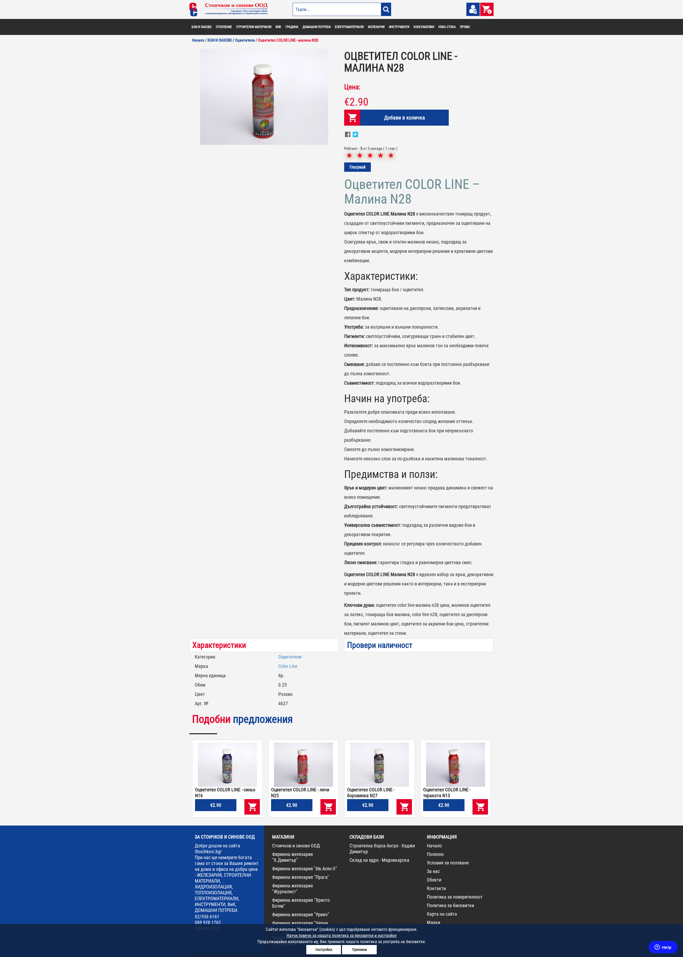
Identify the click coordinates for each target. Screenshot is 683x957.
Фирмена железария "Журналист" (292, 888)
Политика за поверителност (455, 897)
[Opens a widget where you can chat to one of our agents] (663, 947)
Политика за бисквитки (450, 905)
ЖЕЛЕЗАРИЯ (376, 27)
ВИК (278, 27)
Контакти (436, 888)
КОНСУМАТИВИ (424, 27)
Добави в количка (404, 117)
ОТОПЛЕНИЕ (224, 27)
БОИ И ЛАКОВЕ (202, 27)
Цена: (352, 87)
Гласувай (358, 167)
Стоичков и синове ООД (296, 845)
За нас (433, 871)
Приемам (359, 949)
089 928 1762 (208, 922)
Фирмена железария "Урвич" (300, 914)
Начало (434, 845)
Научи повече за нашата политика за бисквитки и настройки (341, 935)
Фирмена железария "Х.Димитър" (292, 857)
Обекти (434, 880)
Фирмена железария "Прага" (300, 877)
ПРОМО (465, 27)
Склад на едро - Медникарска (379, 860)
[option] (264, 97)
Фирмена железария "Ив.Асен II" (304, 868)
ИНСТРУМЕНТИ (399, 27)
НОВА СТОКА (447, 27)
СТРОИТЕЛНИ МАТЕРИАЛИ (253, 27)
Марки (433, 922)
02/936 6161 (207, 916)
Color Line (287, 666)
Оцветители (289, 657)
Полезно (435, 854)
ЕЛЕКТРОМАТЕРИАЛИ (349, 27)
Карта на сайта (442, 914)
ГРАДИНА (291, 27)
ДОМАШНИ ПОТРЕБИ (317, 27)
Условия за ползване (448, 863)
